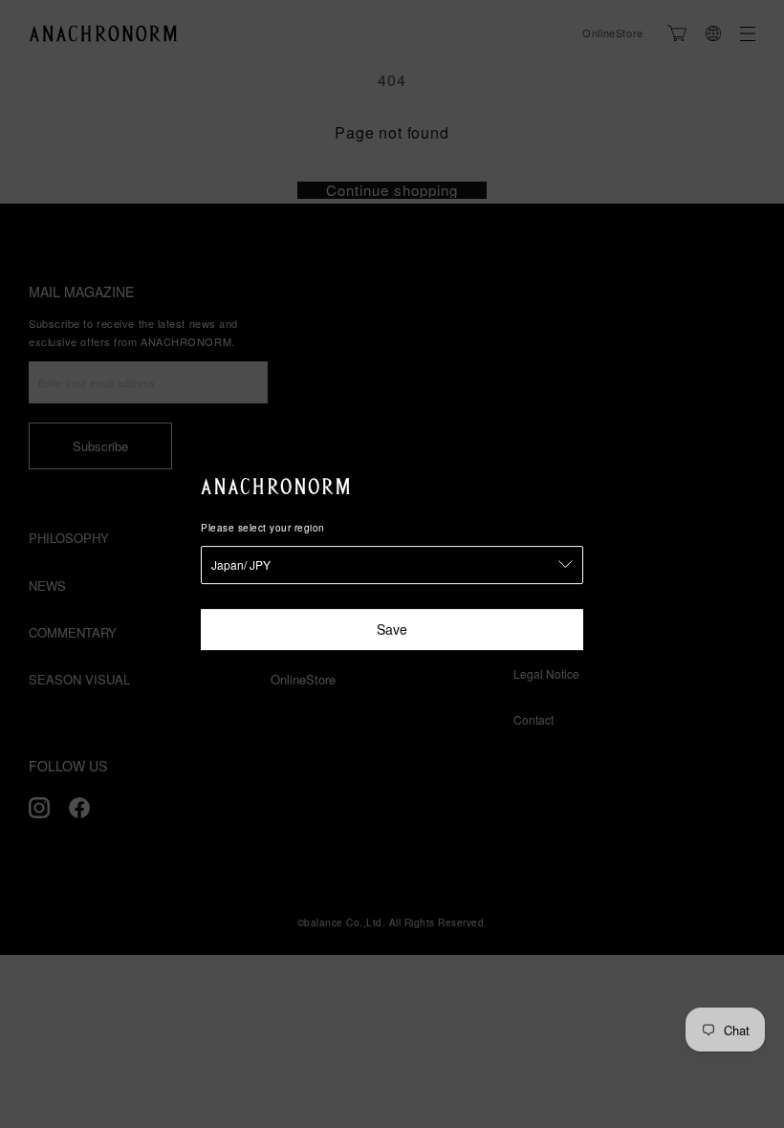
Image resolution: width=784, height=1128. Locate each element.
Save (392, 629)
